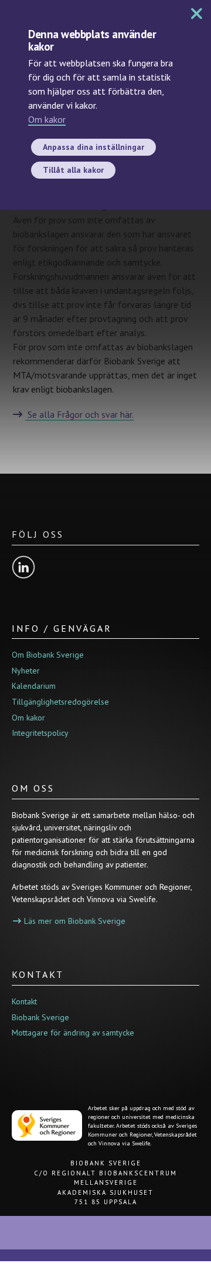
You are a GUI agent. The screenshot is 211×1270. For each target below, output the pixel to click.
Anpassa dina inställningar (93, 147)
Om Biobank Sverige (48, 654)
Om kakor (47, 119)
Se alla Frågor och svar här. (79, 414)
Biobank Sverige (40, 1017)
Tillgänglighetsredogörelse (60, 701)
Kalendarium (34, 686)
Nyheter (26, 670)
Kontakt (24, 1001)
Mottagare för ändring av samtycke (73, 1032)
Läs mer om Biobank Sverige (74, 921)
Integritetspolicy (40, 733)
